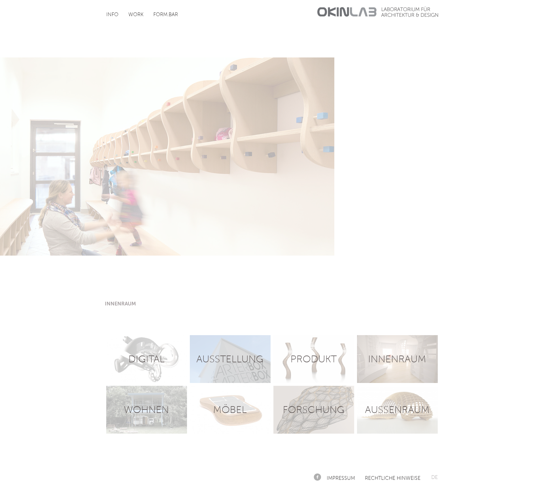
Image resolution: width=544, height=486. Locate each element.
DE (434, 477)
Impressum (341, 478)
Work (135, 14)
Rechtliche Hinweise (392, 478)
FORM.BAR (165, 14)
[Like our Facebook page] (317, 477)
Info (112, 14)
